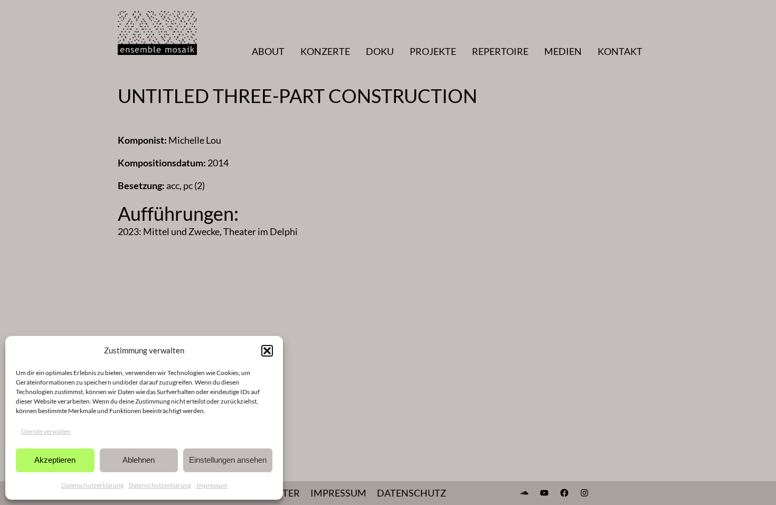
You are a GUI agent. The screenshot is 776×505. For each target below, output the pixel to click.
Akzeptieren (54, 459)
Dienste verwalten (46, 431)
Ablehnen (138, 459)
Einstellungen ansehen (228, 459)
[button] (267, 350)
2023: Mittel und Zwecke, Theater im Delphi (208, 231)
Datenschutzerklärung (92, 485)
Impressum (212, 485)
